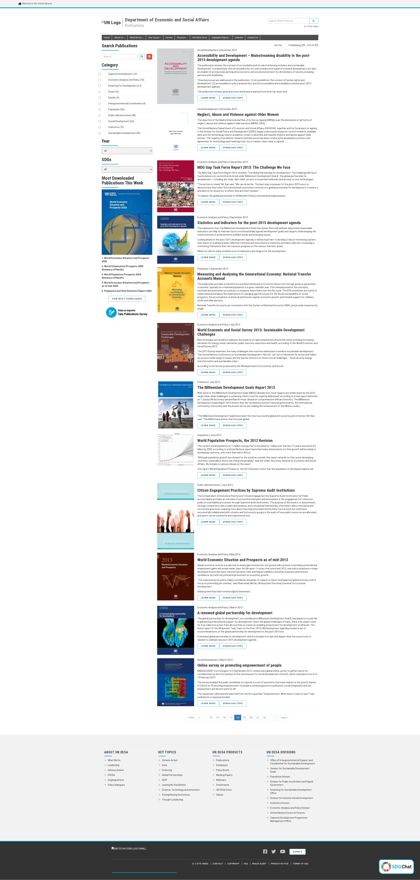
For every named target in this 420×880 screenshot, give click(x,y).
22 (265, 717)
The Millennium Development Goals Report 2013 (236, 387)
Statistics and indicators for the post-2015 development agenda (249, 222)
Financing (167, 770)
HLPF (164, 780)
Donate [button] (297, 852)
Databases (222, 765)
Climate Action (170, 760)
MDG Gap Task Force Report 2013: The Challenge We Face (243, 167)
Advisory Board (116, 770)
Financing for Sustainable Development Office (291, 791)
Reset (151, 56)
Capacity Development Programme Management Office (288, 819)
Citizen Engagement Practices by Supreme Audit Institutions (246, 490)
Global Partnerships (172, 775)
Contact (218, 864)
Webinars (221, 780)
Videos (219, 794)
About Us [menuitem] (117, 38)
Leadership (113, 765)
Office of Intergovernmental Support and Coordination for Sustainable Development (292, 762)
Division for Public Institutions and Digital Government (291, 783)
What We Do (114, 760)
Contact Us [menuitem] (252, 37)
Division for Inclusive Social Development (291, 798)
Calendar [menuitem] (239, 37)
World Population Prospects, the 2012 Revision (235, 440)
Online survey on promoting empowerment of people (239, 665)
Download (233, 98)
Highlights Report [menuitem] (218, 38)
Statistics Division (279, 803)
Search (313, 21)
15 (218, 717)
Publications (222, 760)
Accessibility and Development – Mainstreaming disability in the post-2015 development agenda (253, 57)
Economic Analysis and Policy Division (290, 808)
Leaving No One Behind (174, 785)
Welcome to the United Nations (36, 3)
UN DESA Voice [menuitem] (199, 37)
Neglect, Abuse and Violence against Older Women (238, 114)
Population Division (280, 776)
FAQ (246, 864)
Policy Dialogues (116, 785)
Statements (222, 785)
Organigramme (116, 780)
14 (212, 717)
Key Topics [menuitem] (152, 38)
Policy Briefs (222, 770)
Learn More (208, 98)
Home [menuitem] (107, 37)
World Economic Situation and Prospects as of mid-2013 (242, 560)
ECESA (111, 775)
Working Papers (224, 775)
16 (225, 717)
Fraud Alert (259, 864)
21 (259, 717)
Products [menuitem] (180, 38)
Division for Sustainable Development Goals (290, 770)
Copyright (233, 864)
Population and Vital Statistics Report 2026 (128, 291)
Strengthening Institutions (176, 794)
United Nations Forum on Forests (287, 812)
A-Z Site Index (311, 26)
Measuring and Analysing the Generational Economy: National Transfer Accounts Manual (254, 276)
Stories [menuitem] (169, 37)
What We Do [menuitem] (134, 38)
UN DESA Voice (224, 790)
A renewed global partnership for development (234, 613)
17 (232, 717)
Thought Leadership (172, 799)
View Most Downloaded (127, 299)
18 (238, 718)
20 (252, 717)
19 (245, 717)
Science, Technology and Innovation (181, 790)
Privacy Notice (280, 864)
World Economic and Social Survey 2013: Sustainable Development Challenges (250, 332)
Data (164, 765)
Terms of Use (300, 864)
